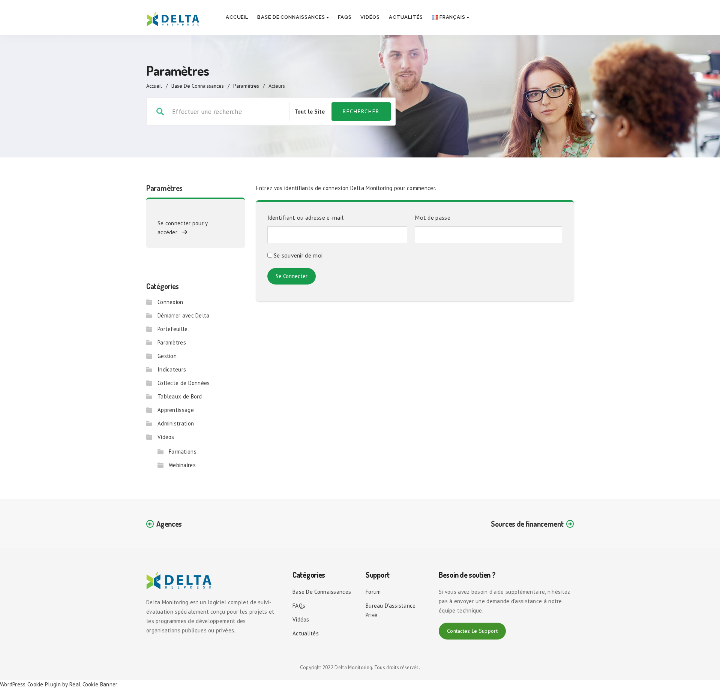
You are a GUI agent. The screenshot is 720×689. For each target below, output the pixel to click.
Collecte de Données (184, 382)
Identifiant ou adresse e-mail (305, 217)
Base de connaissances (292, 17)
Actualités (406, 17)
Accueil (237, 17)
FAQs (345, 17)
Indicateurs (172, 369)
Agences (169, 524)
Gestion (167, 355)
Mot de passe (432, 217)
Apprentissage (176, 409)
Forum (373, 591)
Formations (182, 451)
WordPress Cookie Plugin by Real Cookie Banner (59, 684)
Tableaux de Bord (180, 396)
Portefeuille (173, 329)
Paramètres (246, 85)
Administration (176, 423)
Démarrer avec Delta (184, 315)
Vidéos (370, 17)
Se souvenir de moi (297, 255)
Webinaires (182, 465)
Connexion (170, 302)
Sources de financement (527, 524)
